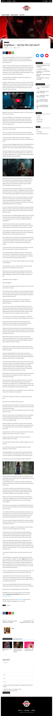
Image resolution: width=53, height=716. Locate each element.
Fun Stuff (38, 117)
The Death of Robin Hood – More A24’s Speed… (43, 66)
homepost (8, 605)
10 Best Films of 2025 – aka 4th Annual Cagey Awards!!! (17, 650)
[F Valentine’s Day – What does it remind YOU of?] (29, 645)
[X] (7, 52)
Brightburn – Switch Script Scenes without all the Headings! (10, 621)
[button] (45, 1)
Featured (38, 115)
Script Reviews (39, 121)
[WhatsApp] (13, 52)
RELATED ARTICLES (7, 639)
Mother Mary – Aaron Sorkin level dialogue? (43, 75)
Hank (6, 47)
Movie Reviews (10, 40)
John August (38, 131)
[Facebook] (4, 52)
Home (5, 40)
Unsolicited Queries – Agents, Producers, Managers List (42, 101)
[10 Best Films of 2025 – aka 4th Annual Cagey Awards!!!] (18, 645)
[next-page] (5, 654)
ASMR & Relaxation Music (41, 133)
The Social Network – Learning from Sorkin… (42, 78)
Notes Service (19, 599)
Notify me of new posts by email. (10, 690)
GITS (37, 129)
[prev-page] (3, 654)
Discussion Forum (7, 596)
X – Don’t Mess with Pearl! (41, 69)
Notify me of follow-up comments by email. (12, 689)
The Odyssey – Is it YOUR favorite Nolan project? (43, 72)
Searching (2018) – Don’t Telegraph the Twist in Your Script (27, 621)
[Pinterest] (10, 52)
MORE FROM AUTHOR (17, 639)
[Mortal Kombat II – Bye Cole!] (7, 645)
